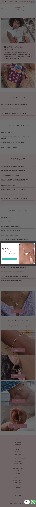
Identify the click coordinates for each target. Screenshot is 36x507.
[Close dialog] (33, 244)
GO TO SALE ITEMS (9, 258)
